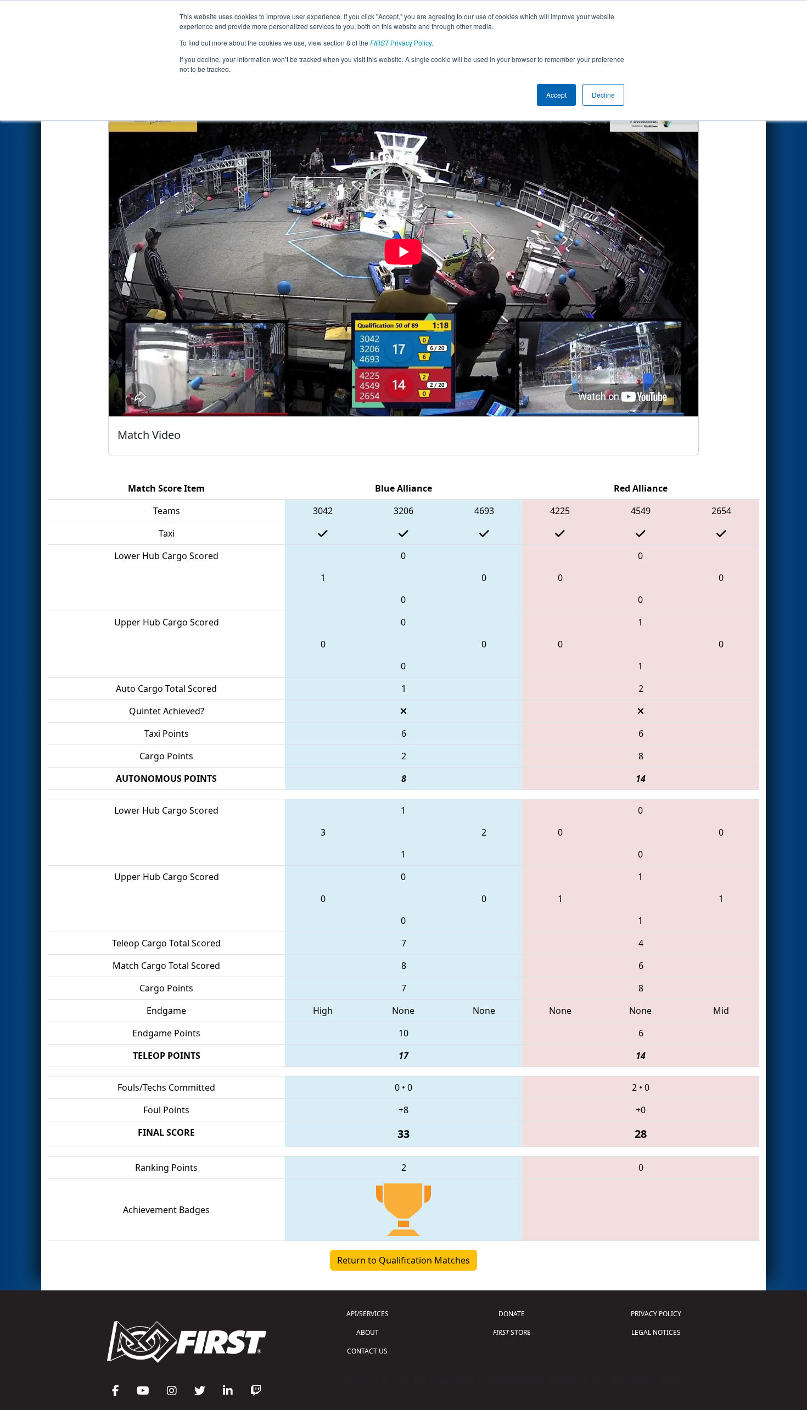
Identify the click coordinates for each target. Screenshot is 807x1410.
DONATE (511, 1313)
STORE (512, 1332)
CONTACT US (367, 1351)
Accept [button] (556, 94)
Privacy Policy (400, 42)
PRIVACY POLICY (656, 1313)
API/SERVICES (367, 1313)
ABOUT (367, 1332)
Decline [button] (603, 94)
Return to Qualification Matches (403, 1260)
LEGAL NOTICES (656, 1332)
